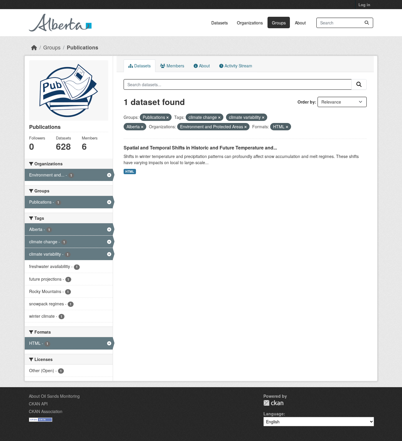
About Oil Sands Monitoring (54, 396)
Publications (82, 47)
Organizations (250, 23)
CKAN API (38, 404)
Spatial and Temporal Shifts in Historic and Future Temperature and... (200, 147)
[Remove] (167, 117)
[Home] (34, 47)
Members (174, 66)
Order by (306, 102)
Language (273, 414)
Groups (279, 23)
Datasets (219, 23)
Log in (364, 4)
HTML (129, 171)
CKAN (273, 403)
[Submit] (367, 23)
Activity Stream (237, 66)
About (300, 23)
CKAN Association (45, 411)
